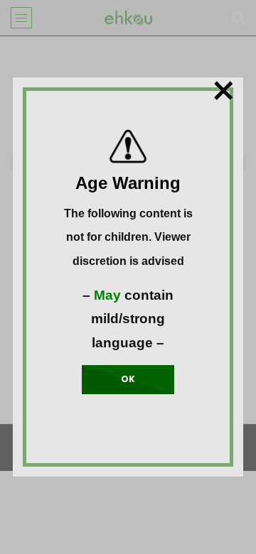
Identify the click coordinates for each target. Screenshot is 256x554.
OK (128, 379)
